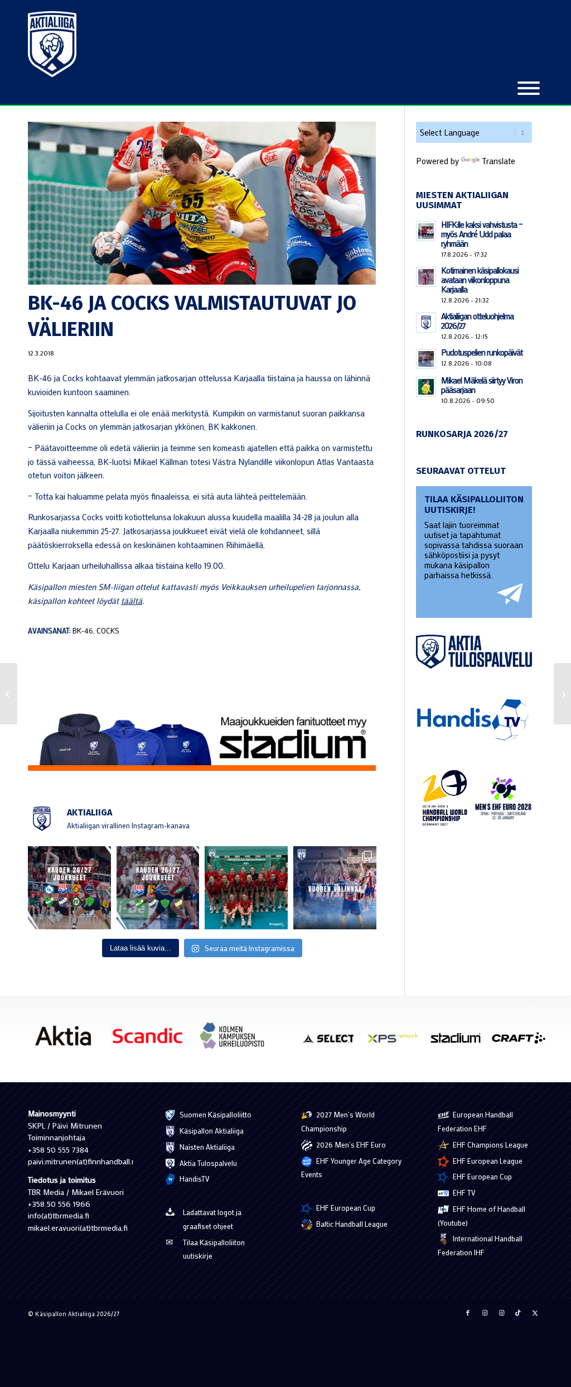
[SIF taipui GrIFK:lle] (8, 693)
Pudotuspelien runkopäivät (481, 352)
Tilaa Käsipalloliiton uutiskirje (214, 1249)
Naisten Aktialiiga (206, 1146)
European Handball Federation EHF (475, 1121)
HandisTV (194, 1178)
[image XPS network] (396, 1042)
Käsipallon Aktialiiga (211, 1130)
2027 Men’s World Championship (338, 1121)
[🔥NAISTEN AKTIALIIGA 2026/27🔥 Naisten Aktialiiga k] (69, 887)
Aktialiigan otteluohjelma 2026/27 (477, 320)
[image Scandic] (151, 1039)
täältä (131, 600)
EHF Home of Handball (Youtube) (481, 1215)
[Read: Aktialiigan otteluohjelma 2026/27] (426, 323)
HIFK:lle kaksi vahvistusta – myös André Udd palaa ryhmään (481, 234)
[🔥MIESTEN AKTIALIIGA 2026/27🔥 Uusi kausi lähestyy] (158, 887)
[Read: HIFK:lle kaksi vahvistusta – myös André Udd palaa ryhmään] (426, 231)
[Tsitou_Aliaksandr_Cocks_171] (202, 203)
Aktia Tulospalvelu (207, 1163)
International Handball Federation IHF (480, 1245)
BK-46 (82, 631)
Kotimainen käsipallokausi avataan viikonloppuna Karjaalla (480, 280)
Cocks (107, 631)
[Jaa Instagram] (484, 1312)
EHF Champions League (489, 1144)
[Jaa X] (534, 1312)
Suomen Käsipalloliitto (214, 1114)
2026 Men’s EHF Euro (350, 1144)
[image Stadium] (459, 1042)
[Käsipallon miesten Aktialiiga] (52, 44)
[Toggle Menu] (528, 88)
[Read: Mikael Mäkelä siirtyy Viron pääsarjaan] (426, 387)
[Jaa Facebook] (467, 1312)
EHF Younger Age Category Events (351, 1167)
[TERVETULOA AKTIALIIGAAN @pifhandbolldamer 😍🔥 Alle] (246, 887)
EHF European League (486, 1160)
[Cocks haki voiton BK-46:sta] (562, 693)
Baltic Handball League (351, 1223)
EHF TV (463, 1192)
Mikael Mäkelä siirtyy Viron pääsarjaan (481, 385)
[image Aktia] (67, 1039)
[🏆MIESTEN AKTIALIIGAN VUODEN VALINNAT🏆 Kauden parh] (334, 887)
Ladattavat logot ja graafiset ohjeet (212, 1219)
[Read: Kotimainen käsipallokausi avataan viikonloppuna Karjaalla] (426, 277)
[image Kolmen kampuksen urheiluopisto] (236, 1039)
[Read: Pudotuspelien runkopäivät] (426, 359)
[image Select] (333, 1042)
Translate (498, 160)
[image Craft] (522, 1042)
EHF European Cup (344, 1207)
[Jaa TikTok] (518, 1312)
